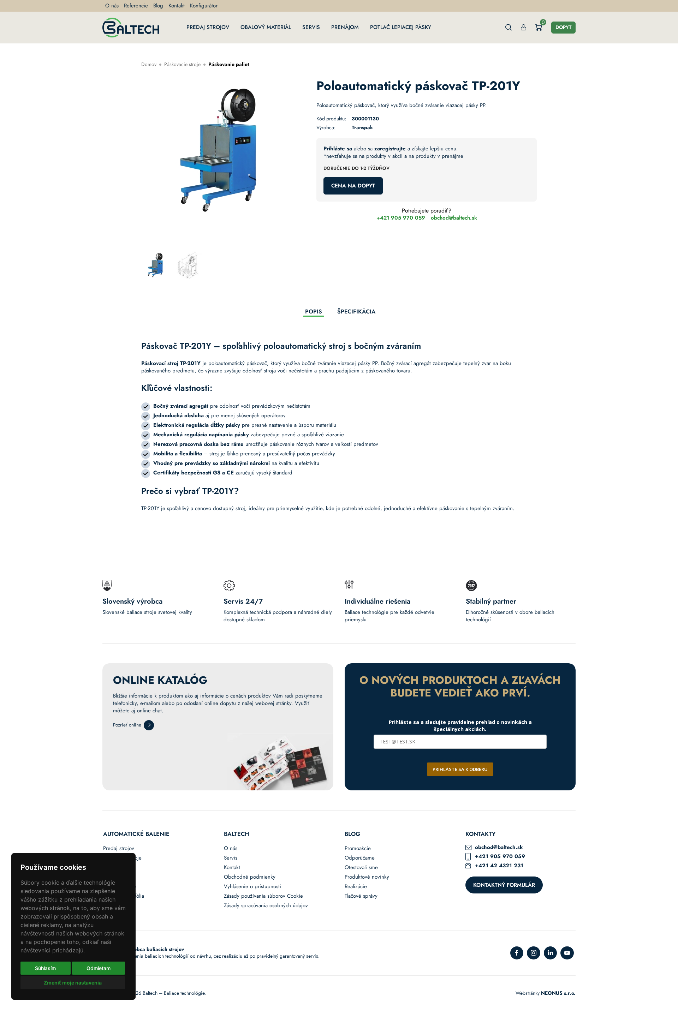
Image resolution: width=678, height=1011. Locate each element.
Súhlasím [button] (45, 968)
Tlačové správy (361, 896)
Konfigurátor (204, 6)
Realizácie (356, 886)
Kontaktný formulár (504, 885)
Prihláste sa (337, 148)
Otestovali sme (361, 867)
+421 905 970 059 (400, 218)
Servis (311, 27)
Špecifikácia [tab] (356, 312)
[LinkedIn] (550, 953)
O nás (112, 6)
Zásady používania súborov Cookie (263, 896)
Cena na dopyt (353, 186)
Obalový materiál (265, 27)
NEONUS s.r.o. (558, 993)
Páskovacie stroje (182, 64)
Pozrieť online (127, 725)
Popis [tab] (313, 312)
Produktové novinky (367, 877)
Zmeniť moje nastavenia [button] (73, 983)
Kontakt (176, 6)
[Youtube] (567, 953)
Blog (158, 6)
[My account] (523, 27)
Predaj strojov (207, 27)
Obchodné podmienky (249, 877)
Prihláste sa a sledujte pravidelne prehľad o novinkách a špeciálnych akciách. (460, 725)
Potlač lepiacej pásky (400, 27)
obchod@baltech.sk (454, 218)
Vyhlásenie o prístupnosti (252, 886)
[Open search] (508, 27)
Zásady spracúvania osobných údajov (266, 905)
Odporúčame (360, 858)
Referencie (136, 6)
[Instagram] (533, 953)
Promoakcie (358, 848)
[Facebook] (517, 953)
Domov (148, 64)
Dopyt (563, 27)
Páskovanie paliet (228, 64)
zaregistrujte (390, 148)
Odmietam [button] (99, 968)
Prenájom (345, 27)
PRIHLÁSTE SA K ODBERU (460, 769)
